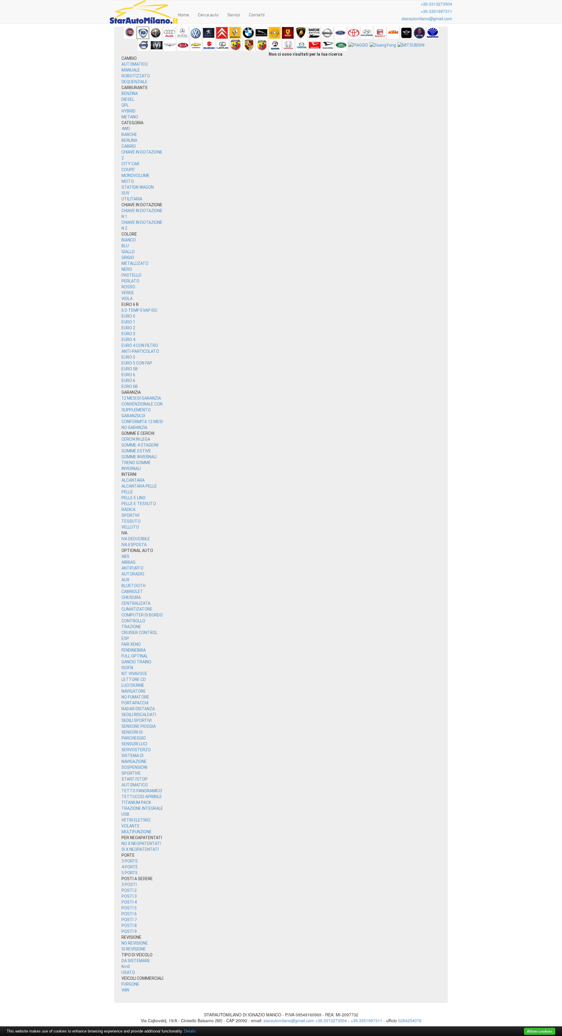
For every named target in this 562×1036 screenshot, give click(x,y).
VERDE (127, 292)
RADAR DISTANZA (138, 708)
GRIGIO (127, 257)
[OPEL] (274, 33)
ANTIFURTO (132, 568)
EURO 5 (128, 357)
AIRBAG (128, 562)
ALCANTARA (133, 480)
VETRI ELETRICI (135, 820)
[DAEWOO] (432, 33)
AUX (125, 579)
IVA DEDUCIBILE (135, 538)
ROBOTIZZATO (135, 76)
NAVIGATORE (133, 691)
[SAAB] (419, 33)
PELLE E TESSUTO (138, 503)
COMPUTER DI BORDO (142, 615)
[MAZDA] (301, 45)
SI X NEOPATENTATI (140, 849)
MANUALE (130, 70)
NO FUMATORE (135, 697)
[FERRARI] (288, 33)
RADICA (128, 509)
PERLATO (130, 281)
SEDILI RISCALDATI (138, 714)
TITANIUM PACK (136, 802)
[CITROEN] (222, 33)
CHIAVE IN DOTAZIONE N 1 (141, 213)
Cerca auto (208, 15)
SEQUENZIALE (134, 81)
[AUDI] (169, 33)
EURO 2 (128, 328)
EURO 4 (128, 339)
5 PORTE (129, 872)
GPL (125, 105)
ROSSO (128, 286)
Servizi (233, 15)
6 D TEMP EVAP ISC (139, 310)
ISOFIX (127, 667)
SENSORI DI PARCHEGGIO (133, 735)
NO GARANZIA (134, 427)
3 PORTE (129, 861)
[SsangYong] (382, 45)
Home (183, 15)
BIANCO (128, 240)
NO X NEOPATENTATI (141, 843)
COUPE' (128, 169)
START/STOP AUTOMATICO (134, 782)
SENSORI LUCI (134, 744)
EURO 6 (128, 374)
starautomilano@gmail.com (427, 18)
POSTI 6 (129, 913)
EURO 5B (129, 369)
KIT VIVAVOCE (134, 673)
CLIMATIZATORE (137, 609)
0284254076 (410, 1020)
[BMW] (248, 33)
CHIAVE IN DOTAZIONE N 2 (141, 225)
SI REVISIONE (133, 949)
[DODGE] (156, 45)
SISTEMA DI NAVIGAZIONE (134, 758)
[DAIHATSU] (315, 45)
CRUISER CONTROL (139, 632)
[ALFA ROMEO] (156, 33)
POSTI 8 (129, 925)
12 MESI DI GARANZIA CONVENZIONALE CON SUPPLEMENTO (141, 404)
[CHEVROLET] (196, 45)
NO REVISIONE (134, 943)
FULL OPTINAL (134, 656)
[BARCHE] (314, 33)
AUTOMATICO (134, 64)
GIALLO (128, 251)
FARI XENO (131, 644)
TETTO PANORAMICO (141, 790)
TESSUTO (130, 521)
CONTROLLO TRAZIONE (133, 623)
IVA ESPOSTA (134, 544)
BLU (125, 245)
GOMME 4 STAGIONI (139, 445)
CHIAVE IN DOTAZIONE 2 (141, 155)
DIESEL (127, 99)
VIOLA (127, 298)
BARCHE (129, 134)
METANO (129, 117)
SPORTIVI (130, 515)
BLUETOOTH (133, 585)
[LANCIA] (143, 33)
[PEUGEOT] (209, 33)
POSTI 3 (129, 896)
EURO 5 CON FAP (136, 363)
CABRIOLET (132, 591)
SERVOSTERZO (136, 749)
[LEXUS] (222, 45)
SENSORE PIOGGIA (138, 726)
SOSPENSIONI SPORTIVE (134, 770)
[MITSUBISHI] (411, 45)
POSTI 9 (129, 931)
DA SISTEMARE (135, 960)
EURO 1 (128, 322)
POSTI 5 (129, 908)
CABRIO (128, 146)
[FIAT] (130, 33)
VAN (125, 990)
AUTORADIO (132, 574)
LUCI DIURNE (132, 685)
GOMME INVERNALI (139, 456)
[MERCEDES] (182, 33)
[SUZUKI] (209, 45)
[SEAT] (380, 33)
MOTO (127, 181)
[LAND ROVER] (341, 45)
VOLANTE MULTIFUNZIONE (136, 829)
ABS (125, 556)
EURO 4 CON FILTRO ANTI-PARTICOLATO (140, 348)
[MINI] (406, 33)
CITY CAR (130, 163)
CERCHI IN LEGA (135, 439)
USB (125, 814)
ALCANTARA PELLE (139, 486)
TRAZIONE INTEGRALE (142, 808)
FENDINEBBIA (133, 650)
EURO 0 (128, 316)
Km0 (125, 966)
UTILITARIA (131, 199)
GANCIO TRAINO (136, 662)
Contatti (257, 15)
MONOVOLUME (135, 175)
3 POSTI (129, 884)
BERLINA (129, 140)
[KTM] (393, 33)
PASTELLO (131, 275)
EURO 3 (128, 333)
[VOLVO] (143, 45)
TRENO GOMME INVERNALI (136, 465)
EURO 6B (129, 386)
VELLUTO (130, 527)
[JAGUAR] (261, 33)
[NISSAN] (327, 33)
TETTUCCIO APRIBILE (141, 796)
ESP (125, 638)
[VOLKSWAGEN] (195, 33)
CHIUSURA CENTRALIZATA (135, 600)
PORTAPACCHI (134, 703)
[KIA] (183, 45)
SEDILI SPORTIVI (136, 720)
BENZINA (129, 93)
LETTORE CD (133, 679)
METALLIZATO (134, 263)
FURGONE (130, 984)
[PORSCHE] (249, 45)
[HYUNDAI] (367, 33)
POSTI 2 (129, 890)
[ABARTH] (235, 45)
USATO (128, 972)
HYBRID (128, 111)
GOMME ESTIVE (136, 451)
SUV (125, 193)
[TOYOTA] (353, 33)
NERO (126, 269)
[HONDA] (288, 45)
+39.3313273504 (436, 4)
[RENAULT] (235, 33)
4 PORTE (129, 867)
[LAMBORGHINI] (301, 33)
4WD (125, 128)
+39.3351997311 (436, 11)
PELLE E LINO (133, 497)
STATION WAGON (137, 187)
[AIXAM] (275, 45)
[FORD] (340, 33)
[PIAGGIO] (358, 45)
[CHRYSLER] (170, 45)
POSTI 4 (129, 902)
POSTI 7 (129, 919)
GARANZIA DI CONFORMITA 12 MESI (142, 418)
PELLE (127, 492)
